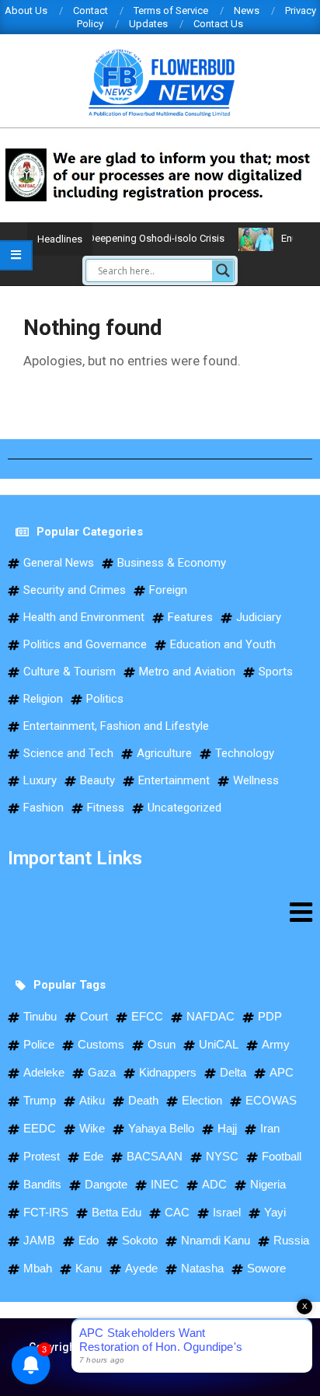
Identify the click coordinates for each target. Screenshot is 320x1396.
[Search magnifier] (223, 270)
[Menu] (160, 912)
